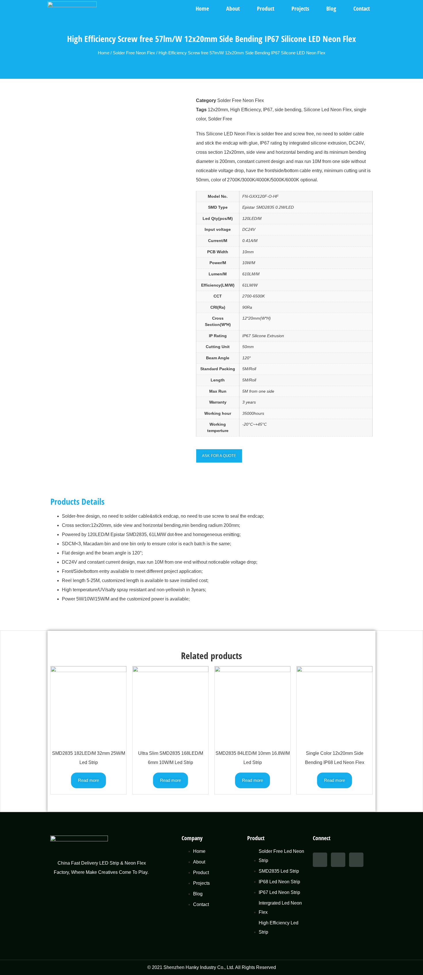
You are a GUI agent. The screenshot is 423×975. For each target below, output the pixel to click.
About (233, 8)
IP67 (268, 109)
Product (265, 8)
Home (202, 8)
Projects (300, 8)
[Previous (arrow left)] (10, 487)
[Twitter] (338, 860)
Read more (88, 780)
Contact (361, 8)
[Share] (404, 6)
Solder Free (220, 118)
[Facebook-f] (320, 860)
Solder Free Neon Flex (134, 53)
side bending (288, 109)
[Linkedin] (356, 860)
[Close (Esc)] (416, 6)
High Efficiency (245, 109)
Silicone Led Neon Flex (328, 109)
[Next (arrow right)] (413, 487)
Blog (331, 8)
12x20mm (218, 109)
